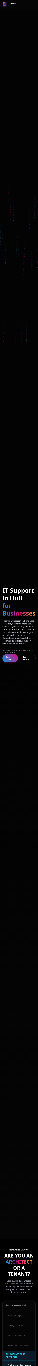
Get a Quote (8, 658)
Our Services (26, 658)
